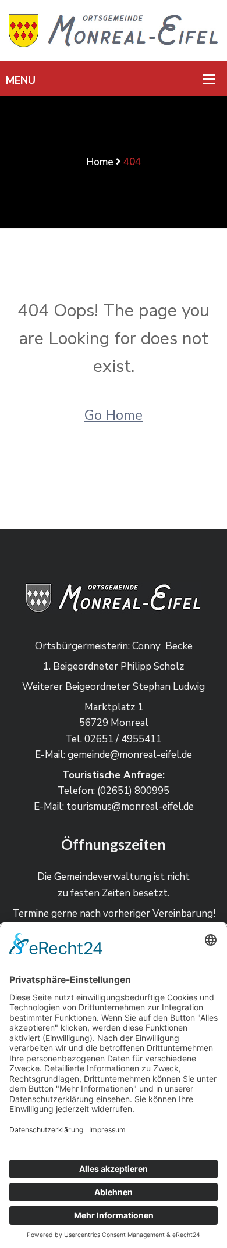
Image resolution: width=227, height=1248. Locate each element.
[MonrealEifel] (113, 30)
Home (100, 162)
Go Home (113, 415)
